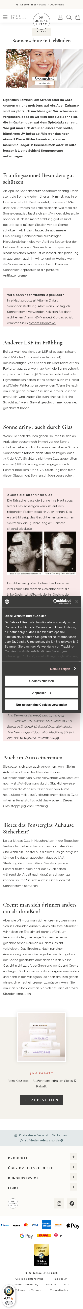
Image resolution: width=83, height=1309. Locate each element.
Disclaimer (51, 1284)
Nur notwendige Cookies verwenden (41, 704)
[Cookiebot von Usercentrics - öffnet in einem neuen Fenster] (54, 601)
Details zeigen (60, 668)
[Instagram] (58, 1203)
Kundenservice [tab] (23, 1178)
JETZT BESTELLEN (41, 1100)
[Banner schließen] (77, 601)
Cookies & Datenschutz (29, 1278)
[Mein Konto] (60, 17)
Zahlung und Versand (28, 1290)
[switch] (8, 1303)
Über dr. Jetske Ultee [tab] (30, 1168)
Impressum (60, 1278)
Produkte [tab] (18, 1158)
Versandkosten (59, 1290)
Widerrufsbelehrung (26, 1284)
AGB (67, 1284)
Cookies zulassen (41, 681)
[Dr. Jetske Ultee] (13, 1204)
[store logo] (41, 21)
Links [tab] (13, 1188)
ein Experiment (29, 932)
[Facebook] (71, 1203)
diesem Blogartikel (42, 323)
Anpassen (39, 692)
